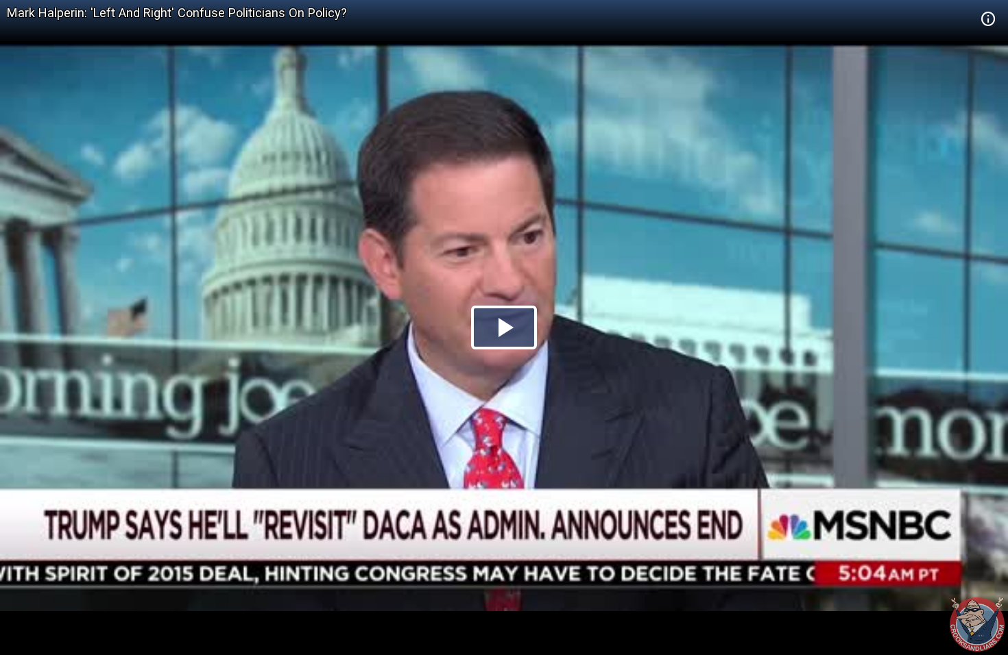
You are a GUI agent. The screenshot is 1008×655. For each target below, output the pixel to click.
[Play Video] (504, 327)
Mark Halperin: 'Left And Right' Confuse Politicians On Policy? (177, 12)
